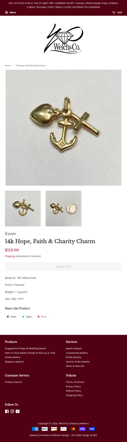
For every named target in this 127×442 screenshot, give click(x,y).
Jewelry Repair (74, 348)
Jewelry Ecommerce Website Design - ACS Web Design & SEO (63, 435)
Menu (12, 12)
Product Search (13, 382)
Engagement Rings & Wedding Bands (25, 348)
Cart (119, 12)
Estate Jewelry (12, 357)
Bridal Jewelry (73, 357)
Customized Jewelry (77, 352)
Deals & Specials (75, 365)
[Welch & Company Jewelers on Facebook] (7, 412)
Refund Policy (73, 390)
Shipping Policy (74, 395)
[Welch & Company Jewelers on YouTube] (18, 412)
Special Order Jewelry (78, 361)
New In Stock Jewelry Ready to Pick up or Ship (30, 352)
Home (8, 65)
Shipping (10, 256)
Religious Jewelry (14, 361)
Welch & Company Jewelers (74, 423)
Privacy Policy (73, 386)
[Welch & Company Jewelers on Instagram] (12, 412)
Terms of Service (75, 382)
